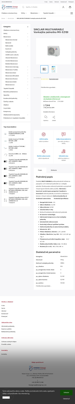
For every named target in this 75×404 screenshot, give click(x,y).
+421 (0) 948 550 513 (37, 378)
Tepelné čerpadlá (9, 88)
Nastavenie (6, 397)
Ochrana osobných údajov (9, 342)
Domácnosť (64, 2)
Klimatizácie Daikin (11, 82)
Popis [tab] (40, 170)
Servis (51, 2)
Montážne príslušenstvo (11, 92)
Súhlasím (66, 393)
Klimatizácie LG (10, 85)
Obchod (56, 2)
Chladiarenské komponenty (12, 115)
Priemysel (71, 2)
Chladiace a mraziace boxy (11, 30)
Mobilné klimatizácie (11, 64)
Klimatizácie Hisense (11, 79)
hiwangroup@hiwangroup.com (37, 385)
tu (28, 394)
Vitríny (5, 34)
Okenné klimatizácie (11, 58)
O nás (46, 2)
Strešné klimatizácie (11, 61)
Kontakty (4, 354)
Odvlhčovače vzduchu (12, 55)
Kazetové (8, 49)
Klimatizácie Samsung (11, 67)
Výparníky (6, 95)
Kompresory (7, 112)
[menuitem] (10, 13)
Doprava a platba (6, 329)
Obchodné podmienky (7, 326)
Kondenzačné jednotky (10, 98)
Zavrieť (68, 124)
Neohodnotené (53, 79)
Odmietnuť (66, 399)
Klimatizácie (7, 37)
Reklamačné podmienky (8, 332)
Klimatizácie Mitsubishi (12, 76)
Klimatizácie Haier (10, 73)
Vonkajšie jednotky (11, 52)
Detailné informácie (49, 112)
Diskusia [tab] (54, 170)
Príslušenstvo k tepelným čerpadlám (14, 118)
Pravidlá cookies (6, 344)
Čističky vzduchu (8, 102)
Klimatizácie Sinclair (11, 40)
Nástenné (8, 43)
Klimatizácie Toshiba (11, 70)
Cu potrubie (7, 108)
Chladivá (6, 105)
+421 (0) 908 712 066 (37, 382)
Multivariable (9, 46)
